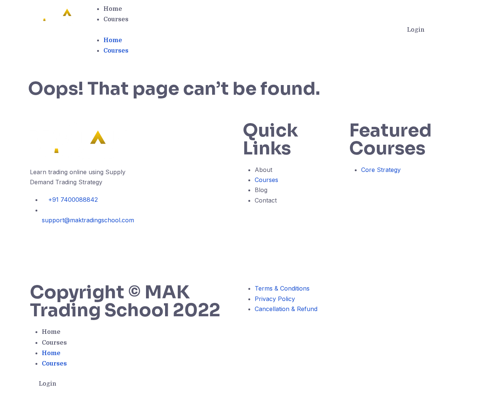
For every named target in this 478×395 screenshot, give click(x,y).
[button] (241, 30)
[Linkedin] (39, 263)
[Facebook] (39, 242)
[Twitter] (100, 242)
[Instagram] (59, 242)
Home (112, 9)
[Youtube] (80, 242)
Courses (115, 19)
